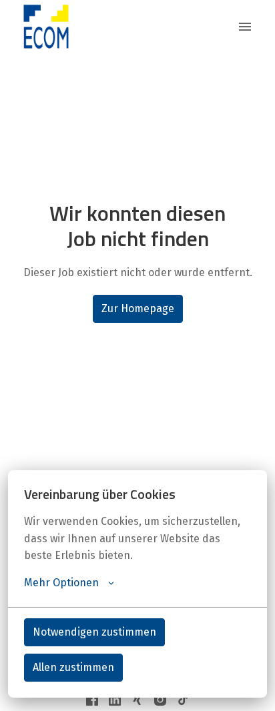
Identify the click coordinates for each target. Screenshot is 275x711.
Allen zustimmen (73, 667)
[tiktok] (183, 699)
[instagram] (160, 699)
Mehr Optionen (61, 582)
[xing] (137, 699)
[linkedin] (114, 699)
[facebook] (92, 699)
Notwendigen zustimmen (94, 632)
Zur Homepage (137, 308)
